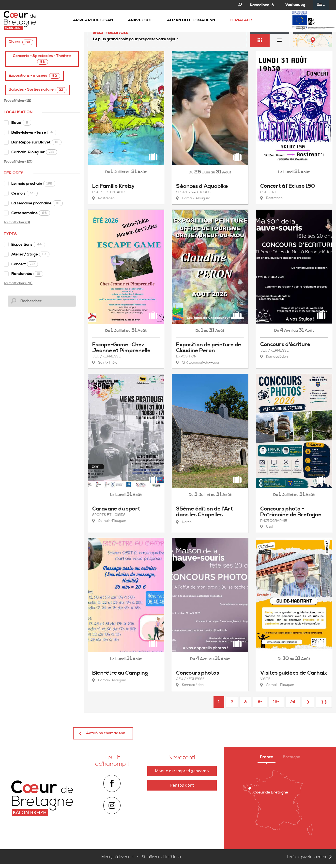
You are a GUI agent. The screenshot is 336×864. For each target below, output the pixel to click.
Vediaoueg (295, 4)
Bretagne (291, 756)
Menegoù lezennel (117, 856)
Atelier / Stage (28, 254)
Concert (23, 264)
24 (292, 701)
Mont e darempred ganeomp (182, 771)
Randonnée (25, 273)
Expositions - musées (33, 75)
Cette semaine (29, 213)
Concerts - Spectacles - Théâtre (42, 58)
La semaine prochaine (35, 203)
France (266, 756)
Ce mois (22, 193)
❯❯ (324, 701)
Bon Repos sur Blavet (34, 142)
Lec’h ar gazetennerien (306, 856)
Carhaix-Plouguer (32, 152)
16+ (276, 701)
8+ (260, 701)
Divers (19, 41)
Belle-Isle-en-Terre (32, 132)
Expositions (26, 244)
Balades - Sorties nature (36, 89)
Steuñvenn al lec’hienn (161, 856)
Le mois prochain (31, 183)
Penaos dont (182, 785)
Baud (19, 122)
